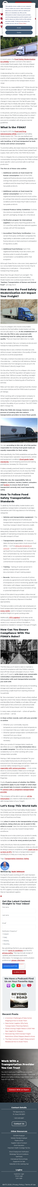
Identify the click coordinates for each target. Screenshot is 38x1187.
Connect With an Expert (19, 1090)
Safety (26, 858)
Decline (19, 32)
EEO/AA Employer (19, 1135)
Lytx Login (19, 1178)
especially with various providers (13, 768)
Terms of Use (30, 1185)
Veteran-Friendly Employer (19, 1138)
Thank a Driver (19, 1140)
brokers (7, 485)
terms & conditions (15, 950)
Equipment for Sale (19, 1161)
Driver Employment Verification (19, 1152)
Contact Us (19, 1124)
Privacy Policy (22, 23)
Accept (19, 27)
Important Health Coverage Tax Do (18, 1148)
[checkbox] (19, 939)
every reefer (5, 611)
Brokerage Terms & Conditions (19, 1154)
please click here (18, 960)
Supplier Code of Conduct (19, 1143)
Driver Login (19, 1176)
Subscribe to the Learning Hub (19, 1164)
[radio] (19, 934)
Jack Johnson (18, 872)
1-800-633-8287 (19, 1118)
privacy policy (7, 953)
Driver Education (19, 1145)
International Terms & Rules (19, 1159)
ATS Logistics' (14, 617)
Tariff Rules (19, 1156)
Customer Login (19, 1174)
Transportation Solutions (13, 858)
